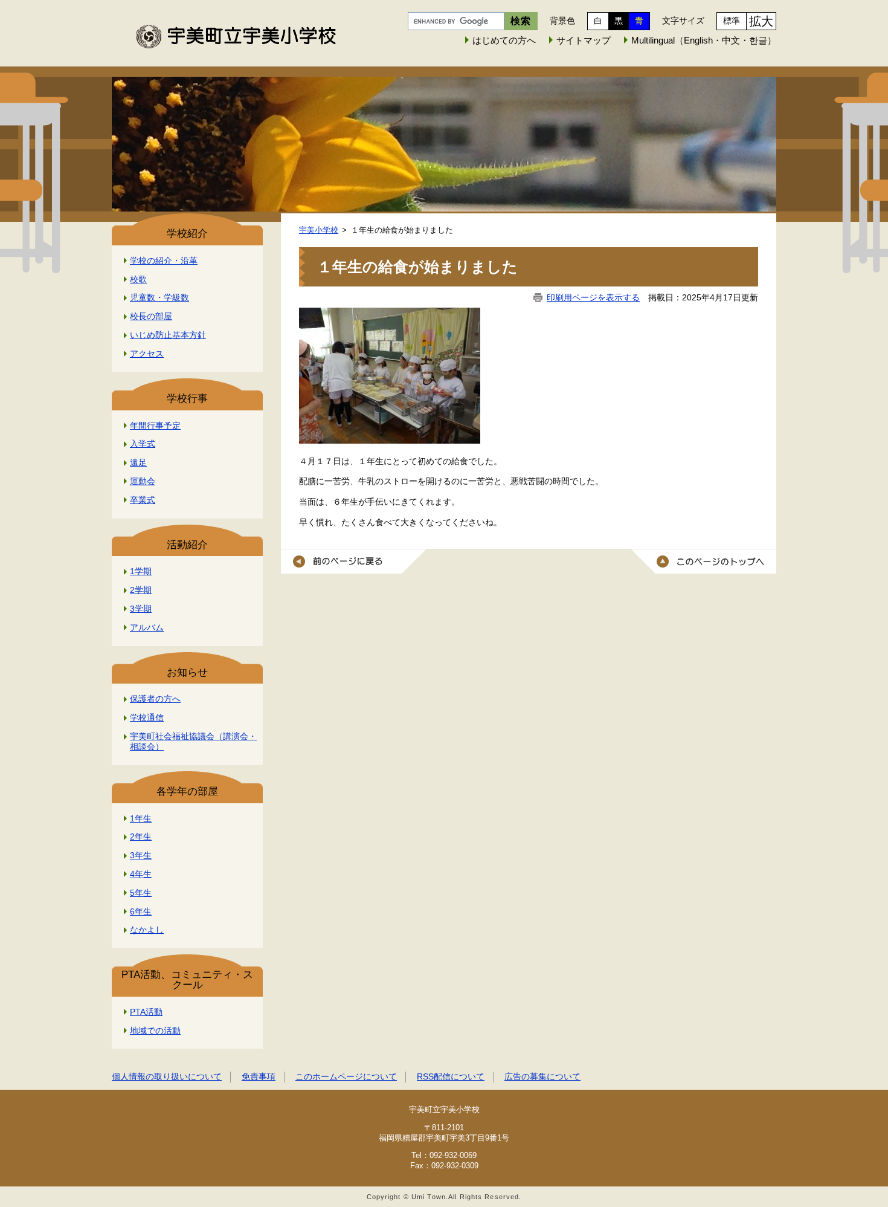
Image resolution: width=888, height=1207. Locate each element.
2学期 (141, 590)
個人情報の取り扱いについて (167, 1076)
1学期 (141, 571)
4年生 (141, 874)
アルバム (147, 627)
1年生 (141, 818)
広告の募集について (542, 1076)
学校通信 (147, 717)
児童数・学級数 (159, 297)
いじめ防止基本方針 (168, 335)
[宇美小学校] (444, 133)
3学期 (141, 608)
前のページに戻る (353, 561)
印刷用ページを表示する (593, 297)
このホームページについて (346, 1076)
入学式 (142, 443)
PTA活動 (146, 1012)
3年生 (141, 855)
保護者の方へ (155, 699)
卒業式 (142, 500)
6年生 (141, 911)
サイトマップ (583, 40)
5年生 (141, 893)
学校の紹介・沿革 (164, 260)
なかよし (147, 929)
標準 (731, 20)
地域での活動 (155, 1030)
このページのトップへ (703, 561)
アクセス (147, 353)
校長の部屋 (151, 316)
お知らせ (187, 672)
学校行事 (187, 398)
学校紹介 (187, 233)
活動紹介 (187, 545)
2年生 (141, 836)
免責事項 (258, 1076)
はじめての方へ (504, 40)
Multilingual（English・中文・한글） (703, 40)
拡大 (761, 21)
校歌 (138, 279)
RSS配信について (450, 1076)
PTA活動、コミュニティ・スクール (187, 980)
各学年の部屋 (187, 791)
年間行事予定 (155, 425)
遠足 (138, 462)
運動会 (142, 481)
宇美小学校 (318, 230)
